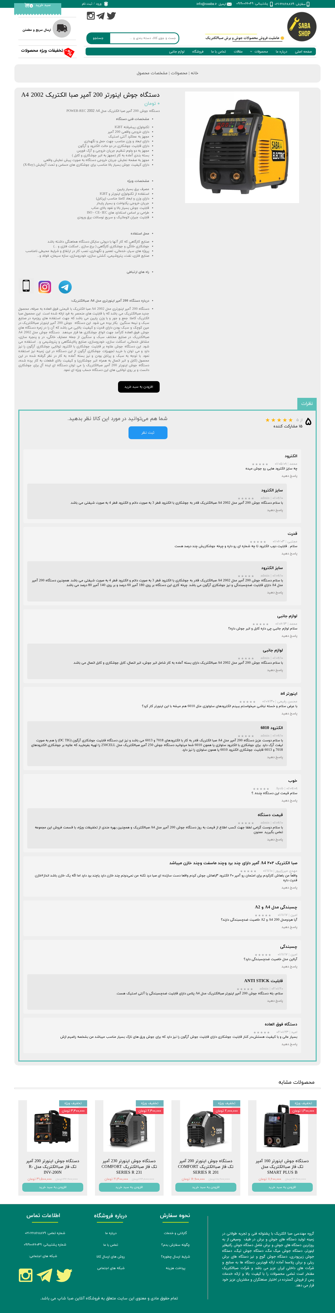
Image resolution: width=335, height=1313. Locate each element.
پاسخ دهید (289, 476)
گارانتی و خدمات (175, 1233)
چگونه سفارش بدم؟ (175, 1245)
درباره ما (281, 51)
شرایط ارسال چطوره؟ (175, 1256)
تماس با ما (218, 51)
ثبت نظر (148, 432)
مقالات (238, 51)
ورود (99, 4)
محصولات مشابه (296, 1082)
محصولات (261, 51)
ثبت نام (87, 4)
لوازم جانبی (177, 51)
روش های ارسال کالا (111, 1256)
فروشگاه (197, 51)
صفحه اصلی (303, 51)
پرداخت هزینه (175, 1268)
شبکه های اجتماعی (111, 1268)
